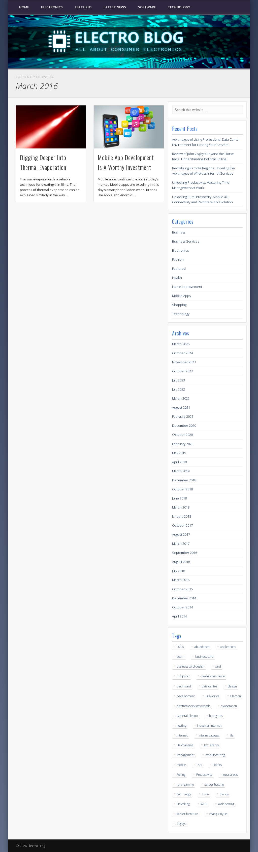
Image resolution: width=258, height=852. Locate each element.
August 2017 (181, 534)
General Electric (187, 716)
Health (177, 277)
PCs (199, 765)
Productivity (204, 774)
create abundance (213, 676)
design (232, 686)
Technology (179, 7)
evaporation (229, 706)
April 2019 (179, 462)
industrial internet (209, 725)
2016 (180, 647)
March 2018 (180, 507)
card (218, 666)
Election (235, 696)
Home (24, 7)
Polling (181, 774)
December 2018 (184, 480)
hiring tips (215, 716)
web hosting (226, 804)
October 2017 (182, 525)
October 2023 (182, 371)
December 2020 (184, 425)
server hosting (214, 784)
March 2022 (180, 398)
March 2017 (180, 543)
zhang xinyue (218, 814)
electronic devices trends (193, 706)
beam (180, 656)
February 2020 (182, 444)
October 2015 (182, 589)
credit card (184, 686)
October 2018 (182, 489)
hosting (181, 725)
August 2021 (181, 407)
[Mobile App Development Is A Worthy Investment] (129, 126)
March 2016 (180, 579)
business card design (190, 666)
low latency (211, 745)
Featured (83, 7)
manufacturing (215, 755)
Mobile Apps (181, 295)
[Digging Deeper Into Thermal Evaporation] (51, 126)
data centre (209, 686)
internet (182, 735)
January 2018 (181, 516)
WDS (204, 804)
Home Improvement (187, 286)
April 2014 (179, 616)
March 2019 (180, 471)
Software (147, 7)
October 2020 (182, 434)
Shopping (179, 304)
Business (178, 232)
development (186, 696)
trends (224, 794)
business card (204, 656)
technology (184, 794)
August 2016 (181, 561)
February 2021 (182, 416)
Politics (217, 765)
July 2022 (178, 389)
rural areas (230, 774)
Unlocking (183, 804)
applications (228, 647)
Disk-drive (212, 696)
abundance (202, 647)
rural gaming (185, 784)
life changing (185, 745)
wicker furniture (187, 814)
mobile (181, 765)
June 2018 (179, 498)
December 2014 (184, 598)
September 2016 (184, 552)
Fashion (178, 259)
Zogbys (181, 824)
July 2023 (178, 380)
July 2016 (178, 570)
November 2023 (184, 362)
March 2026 (180, 344)
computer (183, 676)
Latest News (115, 7)
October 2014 (182, 607)
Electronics (52, 7)
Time (205, 794)
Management (186, 755)
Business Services (185, 241)
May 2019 (179, 453)
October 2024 (182, 353)
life (232, 735)
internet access (209, 735)
